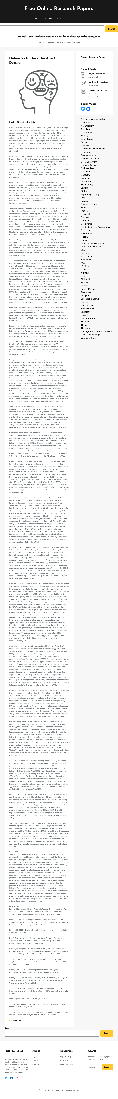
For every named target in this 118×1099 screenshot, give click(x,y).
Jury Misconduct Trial (97, 74)
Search (111, 28)
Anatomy (85, 122)
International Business (92, 246)
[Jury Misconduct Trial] (84, 75)
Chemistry (86, 145)
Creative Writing (89, 161)
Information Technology (92, 243)
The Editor (31, 122)
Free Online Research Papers (59, 8)
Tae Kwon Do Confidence (98, 82)
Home (37, 19)
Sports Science (88, 318)
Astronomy (86, 132)
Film (83, 197)
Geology (85, 217)
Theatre (85, 325)
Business (85, 142)
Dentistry (85, 174)
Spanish (84, 315)
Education (86, 181)
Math (83, 263)
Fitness (84, 200)
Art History (86, 129)
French (84, 210)
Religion (85, 295)
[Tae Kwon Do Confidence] (84, 83)
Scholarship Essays (90, 298)
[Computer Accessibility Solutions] (84, 92)
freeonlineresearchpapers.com (67, 1090)
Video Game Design (90, 334)
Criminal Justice (88, 165)
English (84, 187)
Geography (86, 214)
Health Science (88, 233)
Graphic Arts (87, 230)
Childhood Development (93, 148)
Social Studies (87, 308)
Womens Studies (89, 338)
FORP (84, 207)
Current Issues (88, 171)
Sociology (85, 311)
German (85, 220)
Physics (84, 282)
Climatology (87, 152)
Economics (86, 178)
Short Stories (87, 305)
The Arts (85, 321)
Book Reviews (87, 138)
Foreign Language (89, 204)
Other (84, 276)
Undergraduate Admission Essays (97, 331)
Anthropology (87, 125)
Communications (89, 155)
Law (83, 249)
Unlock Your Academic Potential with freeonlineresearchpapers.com (59, 37)
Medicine (85, 266)
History (84, 236)
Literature (86, 253)
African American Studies (93, 119)
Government (87, 223)
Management (87, 256)
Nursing (85, 272)
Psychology (16, 1020)
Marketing (86, 259)
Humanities (86, 240)
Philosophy (86, 279)
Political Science (89, 289)
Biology (84, 135)
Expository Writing (90, 194)
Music (84, 269)
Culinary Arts (87, 168)
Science (84, 302)
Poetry (84, 285)
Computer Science (90, 158)
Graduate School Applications (95, 227)
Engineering (87, 184)
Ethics (84, 191)
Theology (85, 328)
